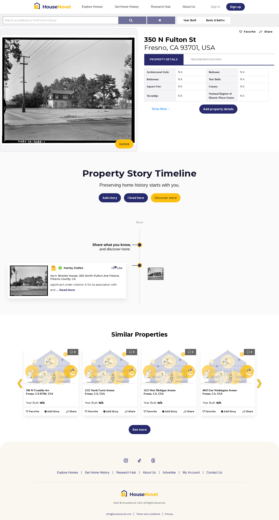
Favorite (249, 31)
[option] (51, 382)
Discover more (166, 198)
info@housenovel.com (119, 514)
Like (118, 268)
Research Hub (160, 6)
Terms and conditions (148, 514)
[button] (264, 32)
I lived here (136, 198)
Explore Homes (92, 6)
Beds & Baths (215, 20)
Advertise (169, 472)
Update (124, 144)
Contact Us (214, 472)
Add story (109, 198)
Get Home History (127, 6)
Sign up (235, 7)
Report (118, 294)
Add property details (218, 109)
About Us (189, 6)
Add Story (53, 411)
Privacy (169, 514)
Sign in (215, 6)
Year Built (189, 20)
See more (139, 429)
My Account (191, 472)
